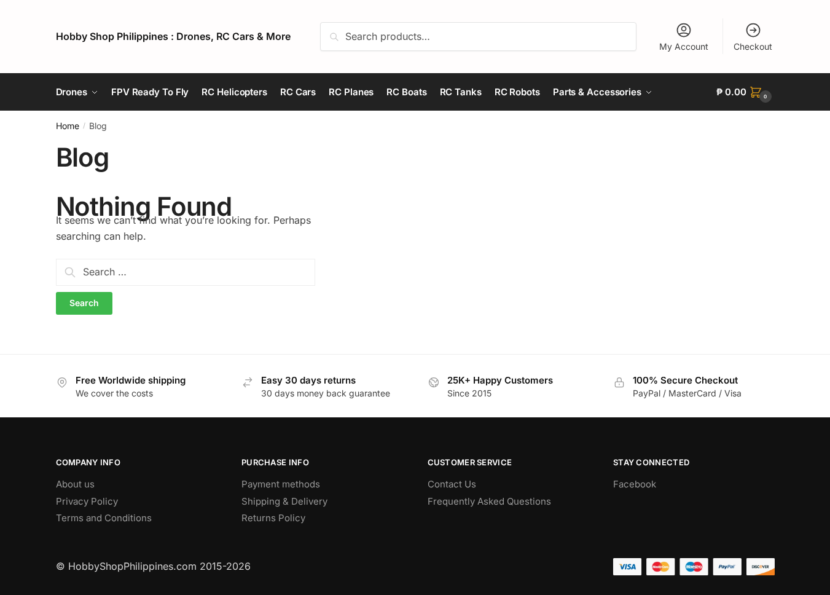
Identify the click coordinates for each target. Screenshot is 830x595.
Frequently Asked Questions (489, 501)
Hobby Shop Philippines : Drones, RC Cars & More (173, 36)
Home (67, 125)
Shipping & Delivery (284, 501)
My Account (683, 46)
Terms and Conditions (104, 518)
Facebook (634, 484)
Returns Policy (273, 518)
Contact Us (452, 484)
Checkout (753, 46)
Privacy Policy (87, 501)
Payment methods (280, 484)
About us (75, 484)
